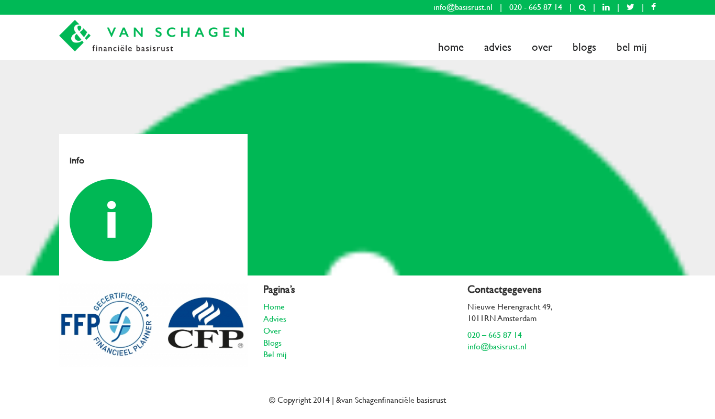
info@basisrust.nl (463, 7)
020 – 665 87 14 (494, 335)
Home (451, 46)
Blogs (584, 46)
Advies (497, 46)
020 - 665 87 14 (535, 7)
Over (542, 46)
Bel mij (632, 46)
